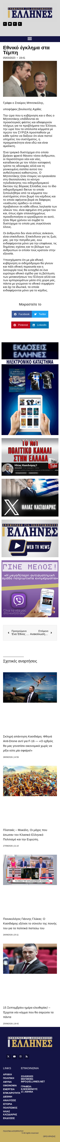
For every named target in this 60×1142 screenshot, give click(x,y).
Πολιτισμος (10, 1107)
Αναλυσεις (9, 1100)
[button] (29, 38)
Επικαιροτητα (11, 1093)
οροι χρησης (49, 1136)
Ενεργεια (9, 1089)
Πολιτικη (8, 1078)
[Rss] (20, 24)
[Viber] (15, 24)
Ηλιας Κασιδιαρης (10, 1113)
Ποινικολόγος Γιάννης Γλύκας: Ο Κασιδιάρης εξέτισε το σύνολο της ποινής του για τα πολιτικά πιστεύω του (30, 923)
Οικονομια (10, 1085)
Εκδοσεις (9, 1118)
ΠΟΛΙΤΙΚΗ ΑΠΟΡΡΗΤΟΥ (13, 1131)
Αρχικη (7, 1074)
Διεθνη (7, 1096)
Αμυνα (7, 1082)
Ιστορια (7, 1104)
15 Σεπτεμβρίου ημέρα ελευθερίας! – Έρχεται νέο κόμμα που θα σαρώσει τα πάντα (28, 1012)
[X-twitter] (5, 24)
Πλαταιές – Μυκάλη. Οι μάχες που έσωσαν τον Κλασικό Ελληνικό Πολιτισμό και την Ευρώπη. (25, 834)
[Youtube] (10, 24)
